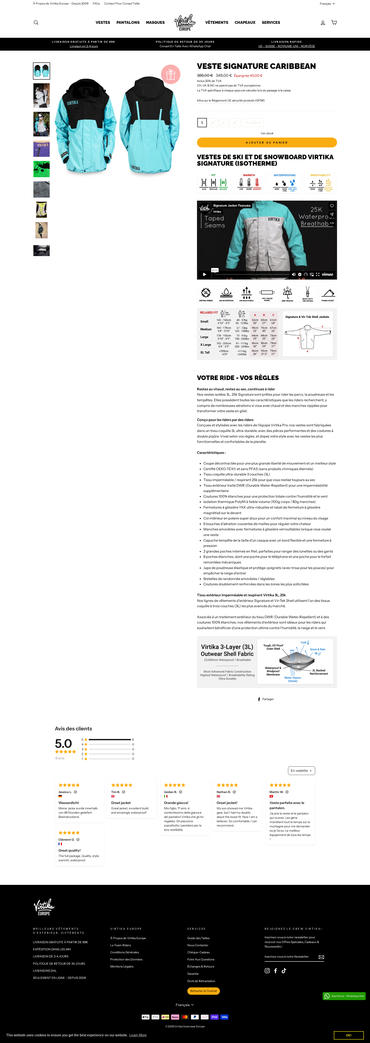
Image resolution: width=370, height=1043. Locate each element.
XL (235, 122)
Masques (155, 22)
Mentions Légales (121, 966)
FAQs (96, 3)
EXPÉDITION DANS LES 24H (52, 949)
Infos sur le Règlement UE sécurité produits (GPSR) (231, 100)
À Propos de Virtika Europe (128, 938)
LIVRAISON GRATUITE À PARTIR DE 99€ (60, 942)
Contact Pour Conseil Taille (122, 3)
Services (271, 22)
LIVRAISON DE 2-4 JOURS (50, 956)
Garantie (193, 973)
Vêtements (216, 22)
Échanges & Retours (200, 966)
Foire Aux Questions (200, 959)
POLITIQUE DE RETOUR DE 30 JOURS (59, 963)
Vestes (103, 22)
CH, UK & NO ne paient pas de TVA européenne (229, 85)
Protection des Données (126, 959)
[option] (83, 44)
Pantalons (128, 22)
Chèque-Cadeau (198, 952)
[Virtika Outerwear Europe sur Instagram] (267, 970)
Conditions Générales (124, 952)
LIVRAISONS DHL (45, 970)
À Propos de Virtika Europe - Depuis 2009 (60, 3)
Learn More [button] (138, 1035)
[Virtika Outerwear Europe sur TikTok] (283, 970)
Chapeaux (245, 22)
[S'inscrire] (321, 957)
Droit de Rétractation (201, 981)
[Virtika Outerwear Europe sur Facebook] (275, 970)
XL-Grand (253, 122)
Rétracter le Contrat (203, 991)
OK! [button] (349, 1035)
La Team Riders (120, 945)
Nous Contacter (197, 945)
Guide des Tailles (198, 938)
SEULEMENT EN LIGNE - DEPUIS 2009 (59, 977)
